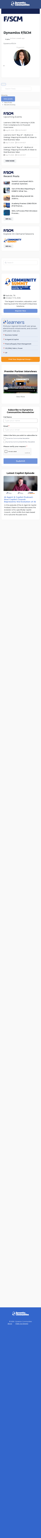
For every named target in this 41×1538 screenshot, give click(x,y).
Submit (20, 461)
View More (9, 161)
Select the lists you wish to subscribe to (20, 435)
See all (8, 219)
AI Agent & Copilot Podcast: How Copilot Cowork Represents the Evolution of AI (20, 499)
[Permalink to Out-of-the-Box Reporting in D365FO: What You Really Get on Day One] (7, 190)
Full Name (8, 417)
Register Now (20, 311)
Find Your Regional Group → (21, 359)
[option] (22, 102)
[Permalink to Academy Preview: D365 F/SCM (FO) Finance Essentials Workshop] (7, 205)
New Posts (8, 102)
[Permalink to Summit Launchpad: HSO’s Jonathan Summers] (7, 183)
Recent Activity (9, 105)
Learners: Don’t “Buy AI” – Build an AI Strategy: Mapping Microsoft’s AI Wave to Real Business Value (20, 137)
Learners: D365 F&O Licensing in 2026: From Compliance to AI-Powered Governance (19, 125)
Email (6, 426)
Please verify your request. (15, 446)
